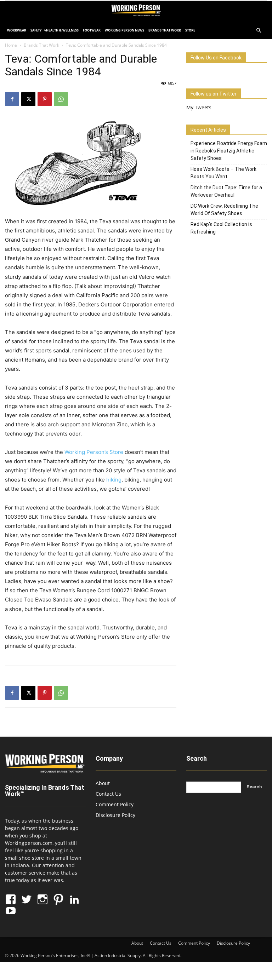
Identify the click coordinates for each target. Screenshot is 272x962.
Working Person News (124, 30)
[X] (28, 99)
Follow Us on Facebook (216, 58)
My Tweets (198, 107)
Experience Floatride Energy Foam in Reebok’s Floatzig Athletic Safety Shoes (229, 150)
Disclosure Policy (115, 815)
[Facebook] (12, 99)
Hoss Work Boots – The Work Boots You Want (223, 172)
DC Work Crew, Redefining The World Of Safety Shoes (224, 209)
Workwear (16, 30)
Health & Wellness (62, 30)
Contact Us (108, 793)
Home (11, 45)
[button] (258, 30)
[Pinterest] (45, 99)
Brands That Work (164, 30)
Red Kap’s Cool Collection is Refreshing (221, 228)
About (103, 783)
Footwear (92, 30)
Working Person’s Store (93, 452)
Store (190, 30)
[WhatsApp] (61, 99)
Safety (36, 30)
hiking (113, 479)
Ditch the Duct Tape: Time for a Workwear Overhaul (226, 191)
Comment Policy (115, 804)
